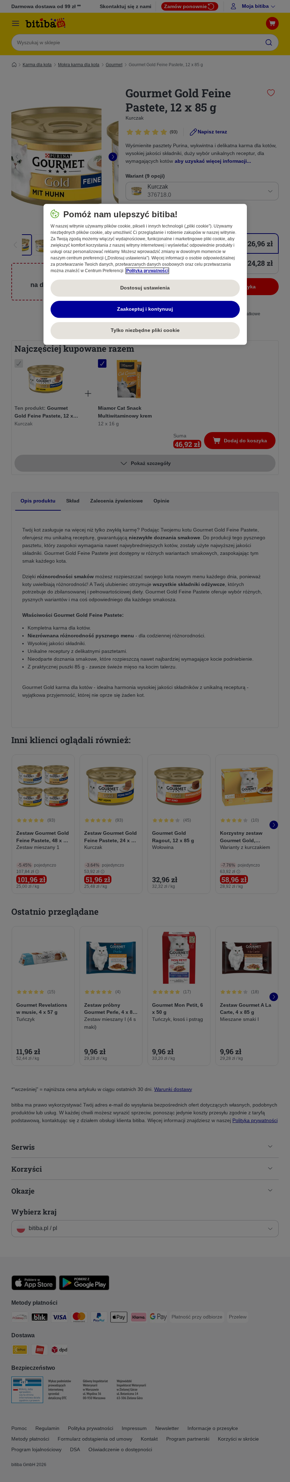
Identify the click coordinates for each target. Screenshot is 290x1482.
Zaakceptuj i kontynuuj (145, 309)
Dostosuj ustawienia (145, 288)
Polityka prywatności (147, 270)
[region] (145, 274)
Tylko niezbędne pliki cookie (145, 330)
